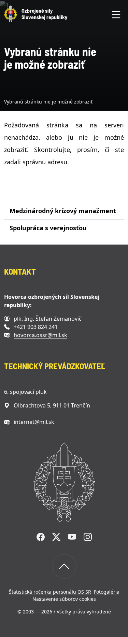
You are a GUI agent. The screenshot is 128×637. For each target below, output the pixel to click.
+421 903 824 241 (36, 327)
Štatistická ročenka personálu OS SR (50, 591)
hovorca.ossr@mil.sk (40, 335)
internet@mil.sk (34, 422)
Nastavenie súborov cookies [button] (64, 599)
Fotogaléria (106, 591)
